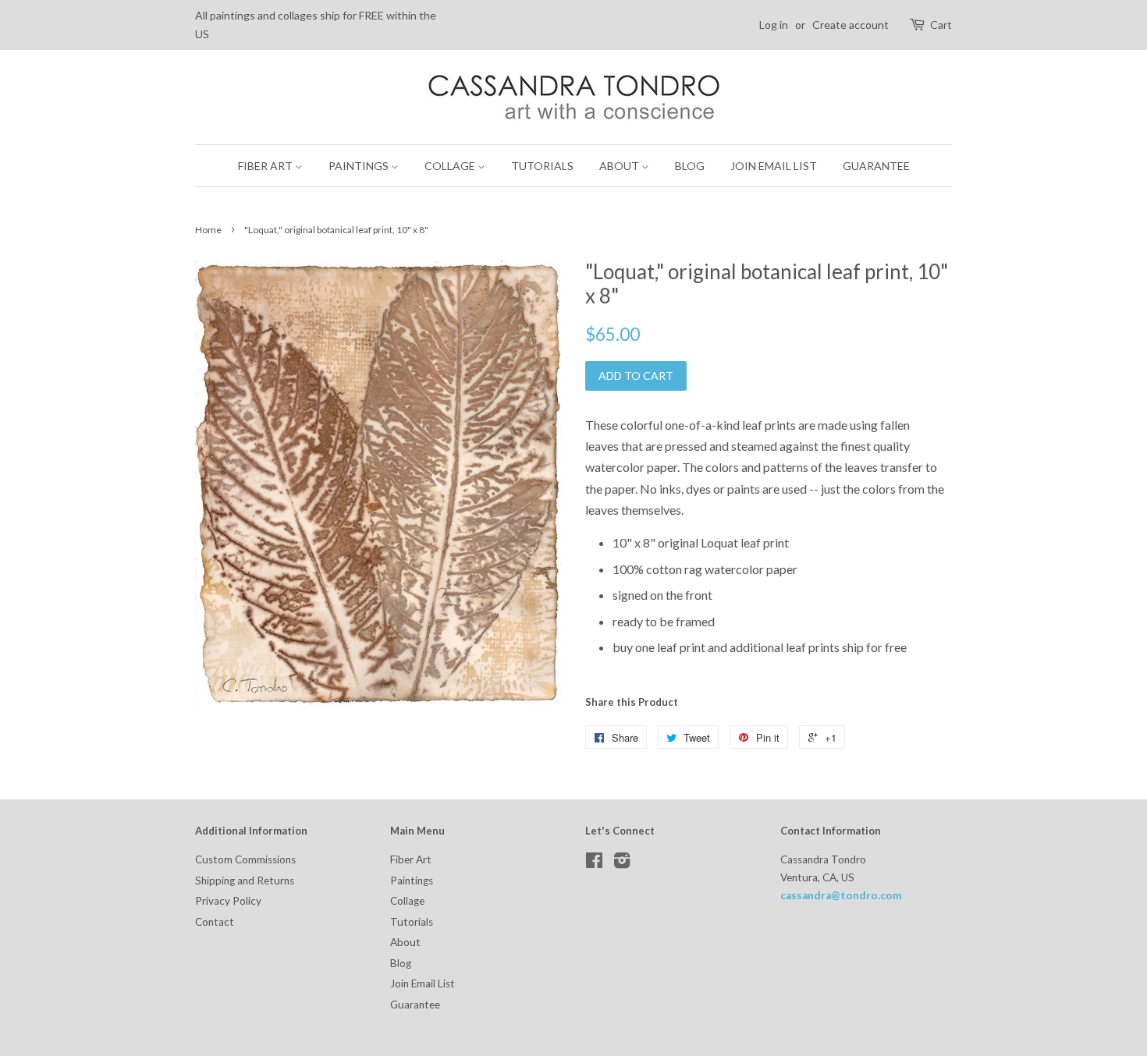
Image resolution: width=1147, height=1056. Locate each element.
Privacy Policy (228, 901)
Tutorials (542, 165)
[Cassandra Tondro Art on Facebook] (594, 863)
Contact (214, 922)
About (620, 165)
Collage (451, 165)
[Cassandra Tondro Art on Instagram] (621, 863)
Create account (850, 24)
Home (208, 230)
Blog (690, 165)
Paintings (359, 165)
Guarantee (876, 165)
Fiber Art (266, 165)
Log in (773, 24)
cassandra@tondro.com (841, 895)
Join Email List (773, 165)
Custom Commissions (245, 859)
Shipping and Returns (244, 880)
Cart (941, 24)
